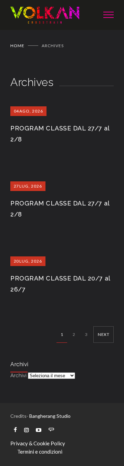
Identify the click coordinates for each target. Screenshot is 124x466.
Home (17, 45)
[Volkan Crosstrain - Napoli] (51, 15)
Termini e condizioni (39, 451)
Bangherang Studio (50, 416)
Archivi (18, 375)
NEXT (103, 334)
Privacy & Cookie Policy (37, 443)
